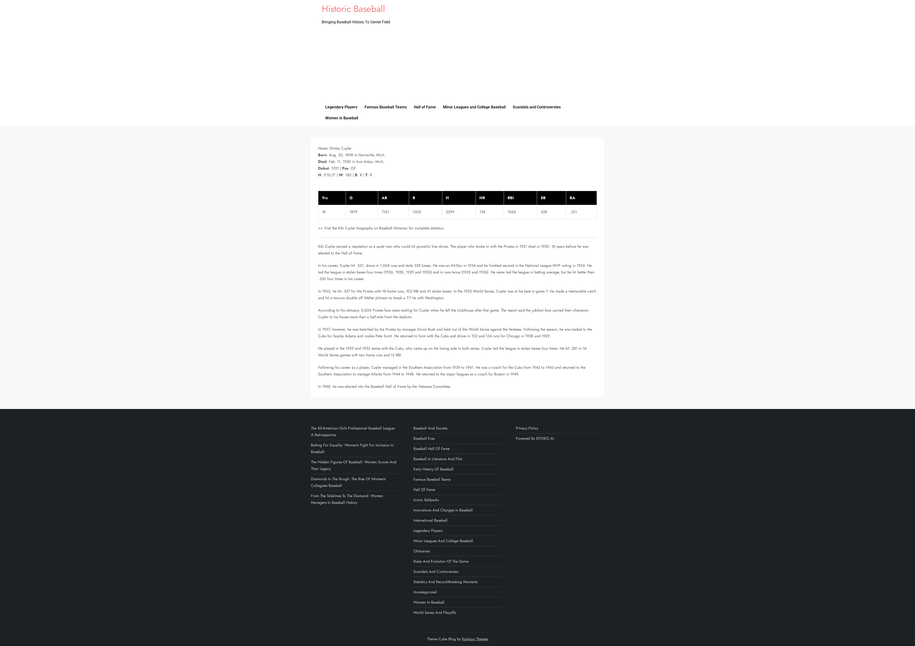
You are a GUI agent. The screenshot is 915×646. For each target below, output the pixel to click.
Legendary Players (341, 107)
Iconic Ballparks (426, 500)
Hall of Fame (425, 107)
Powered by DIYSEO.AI (535, 438)
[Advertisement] (457, 66)
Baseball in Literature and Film (437, 459)
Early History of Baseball (433, 469)
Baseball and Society (430, 428)
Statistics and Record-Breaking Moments (445, 582)
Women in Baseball (341, 118)
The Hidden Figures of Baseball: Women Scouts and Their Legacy (353, 465)
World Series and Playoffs (434, 612)
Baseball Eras (424, 438)
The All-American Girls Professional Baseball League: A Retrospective (353, 431)
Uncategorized (425, 592)
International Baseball (430, 520)
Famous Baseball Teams (386, 107)
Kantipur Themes (475, 639)
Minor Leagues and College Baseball (474, 107)
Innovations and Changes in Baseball (443, 510)
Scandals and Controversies (537, 107)
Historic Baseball (353, 8)
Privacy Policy (527, 428)
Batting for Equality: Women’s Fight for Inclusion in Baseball (352, 448)
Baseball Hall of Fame (431, 448)
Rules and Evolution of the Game (440, 561)
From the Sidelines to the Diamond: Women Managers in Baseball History (347, 499)
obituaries (421, 551)
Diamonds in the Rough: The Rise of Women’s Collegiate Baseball (348, 482)
